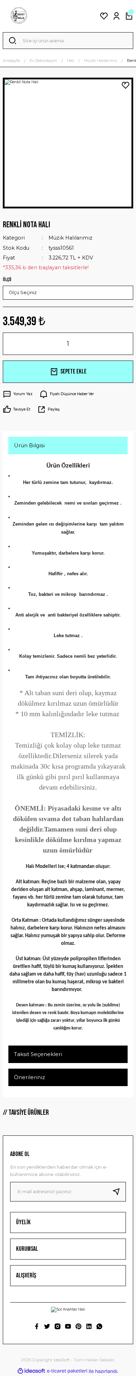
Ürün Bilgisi (29, 445)
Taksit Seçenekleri (38, 1054)
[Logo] (18, 16)
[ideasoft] (31, 1371)
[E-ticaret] (67, 1371)
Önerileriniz (29, 1077)
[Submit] (119, 1192)
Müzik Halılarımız (70, 238)
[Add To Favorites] (125, 85)
